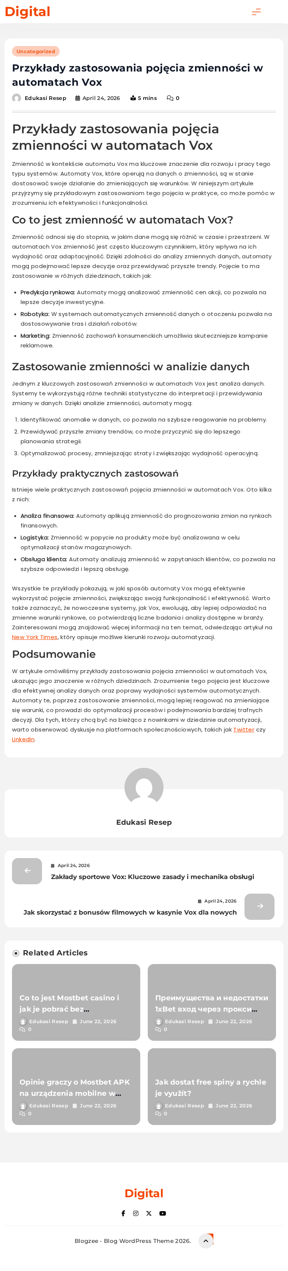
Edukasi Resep (45, 98)
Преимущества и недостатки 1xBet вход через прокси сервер (211, 1009)
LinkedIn (23, 739)
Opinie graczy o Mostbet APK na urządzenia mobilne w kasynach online (75, 1093)
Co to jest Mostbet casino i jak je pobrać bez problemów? (69, 1009)
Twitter (243, 729)
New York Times (35, 637)
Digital (27, 11)
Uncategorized (35, 51)
